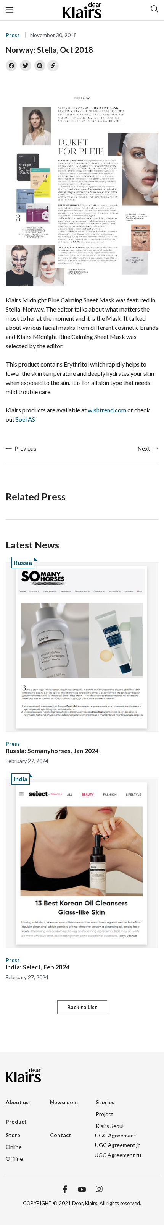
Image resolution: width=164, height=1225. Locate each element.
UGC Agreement (116, 1135)
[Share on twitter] (25, 65)
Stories (105, 1102)
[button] (82, 1007)
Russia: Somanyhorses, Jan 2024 (52, 750)
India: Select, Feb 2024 (37, 966)
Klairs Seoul (110, 1126)
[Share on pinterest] (39, 65)
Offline (14, 1158)
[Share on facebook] (11, 65)
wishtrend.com (107, 410)
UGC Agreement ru (118, 1155)
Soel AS (25, 419)
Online (14, 1147)
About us (17, 1102)
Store (13, 1135)
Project (104, 1114)
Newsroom (64, 1102)
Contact (60, 1135)
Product (16, 1121)
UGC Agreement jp (118, 1145)
